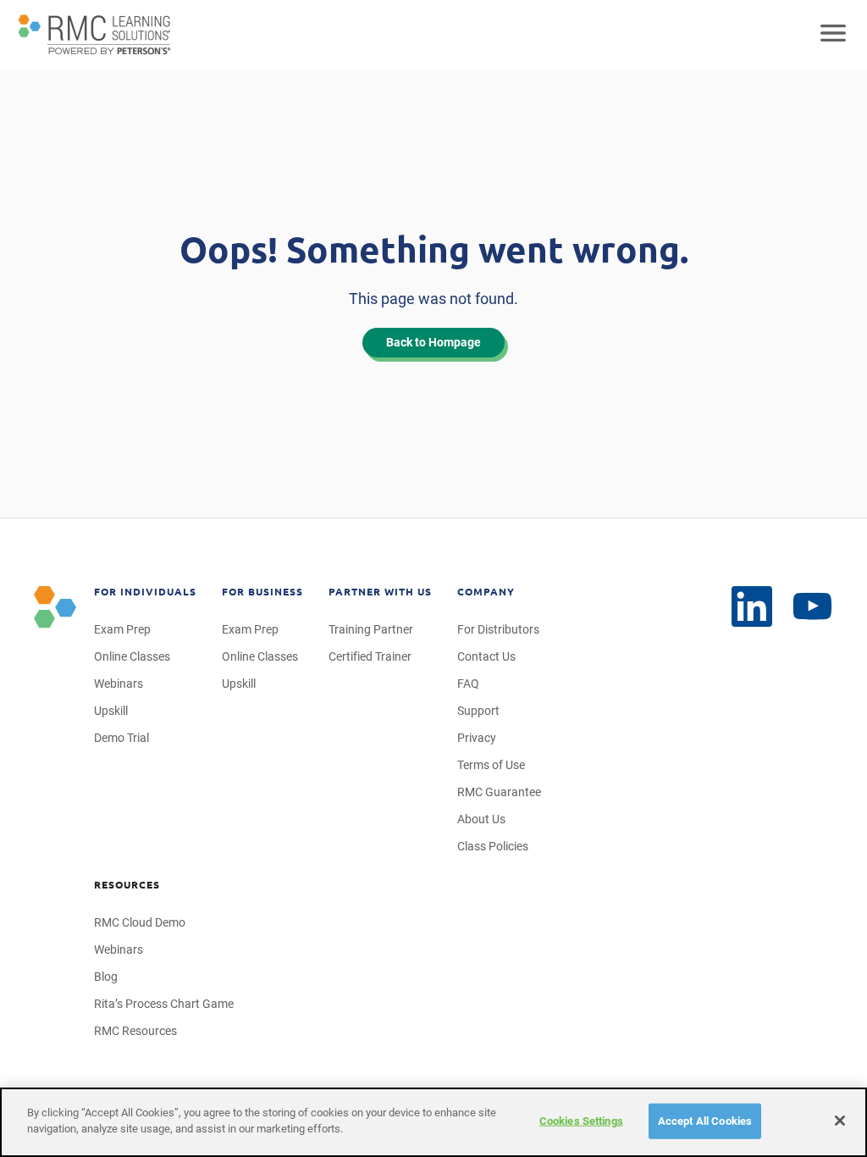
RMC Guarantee (499, 792)
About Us (481, 819)
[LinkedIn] (752, 606)
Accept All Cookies (705, 1121)
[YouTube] (812, 607)
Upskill (111, 710)
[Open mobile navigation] (833, 34)
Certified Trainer (370, 656)
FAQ (468, 683)
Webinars (118, 683)
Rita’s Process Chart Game (164, 1003)
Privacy (476, 738)
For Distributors (498, 629)
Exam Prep (122, 629)
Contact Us (486, 656)
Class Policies (492, 846)
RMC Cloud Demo (139, 922)
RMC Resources (135, 1031)
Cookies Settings (581, 1121)
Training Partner (371, 629)
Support (478, 710)
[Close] (840, 1120)
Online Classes (132, 656)
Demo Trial (121, 738)
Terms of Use (491, 765)
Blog (106, 976)
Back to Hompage (433, 342)
